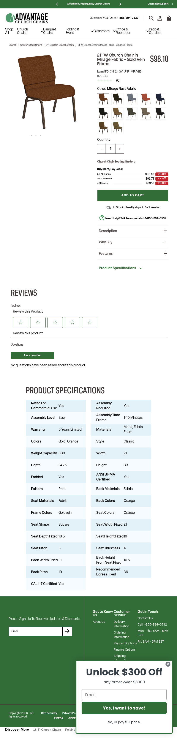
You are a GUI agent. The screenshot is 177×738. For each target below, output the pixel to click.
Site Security (49, 713)
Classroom (101, 31)
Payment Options (125, 643)
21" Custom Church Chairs (60, 45)
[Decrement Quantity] (101, 149)
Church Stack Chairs (31, 45)
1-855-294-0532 (127, 18)
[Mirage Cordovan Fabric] (146, 99)
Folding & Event (72, 31)
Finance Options (125, 649)
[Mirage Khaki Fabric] (117, 128)
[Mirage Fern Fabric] (132, 113)
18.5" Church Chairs (47, 729)
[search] (151, 18)
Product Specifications (117, 268)
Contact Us (145, 618)
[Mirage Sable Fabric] (117, 113)
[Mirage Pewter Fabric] (103, 113)
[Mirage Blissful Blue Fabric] (160, 113)
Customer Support (158, 4)
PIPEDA (58, 718)
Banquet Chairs (49, 31)
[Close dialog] (168, 664)
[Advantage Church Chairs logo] (26, 18)
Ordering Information (121, 635)
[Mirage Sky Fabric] (132, 99)
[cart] (169, 20)
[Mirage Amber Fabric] (103, 128)
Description (108, 231)
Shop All (9, 31)
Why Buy (105, 242)
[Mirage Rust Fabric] (103, 99)
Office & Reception (123, 31)
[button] (47, 92)
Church (12, 45)
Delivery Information (121, 624)
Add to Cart (132, 195)
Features (106, 254)
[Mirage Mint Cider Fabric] (117, 99)
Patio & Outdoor (155, 31)
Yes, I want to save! (124, 708)
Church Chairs (22, 31)
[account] (159, 18)
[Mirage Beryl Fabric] (146, 113)
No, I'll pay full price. (124, 722)
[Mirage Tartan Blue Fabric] (160, 99)
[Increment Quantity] (119, 149)
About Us (99, 622)
